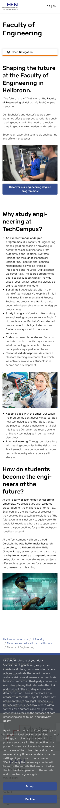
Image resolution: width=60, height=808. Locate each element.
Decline (30, 799)
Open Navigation (22, 52)
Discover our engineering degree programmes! (30, 189)
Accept (30, 786)
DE (48, 6)
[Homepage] (10, 7)
